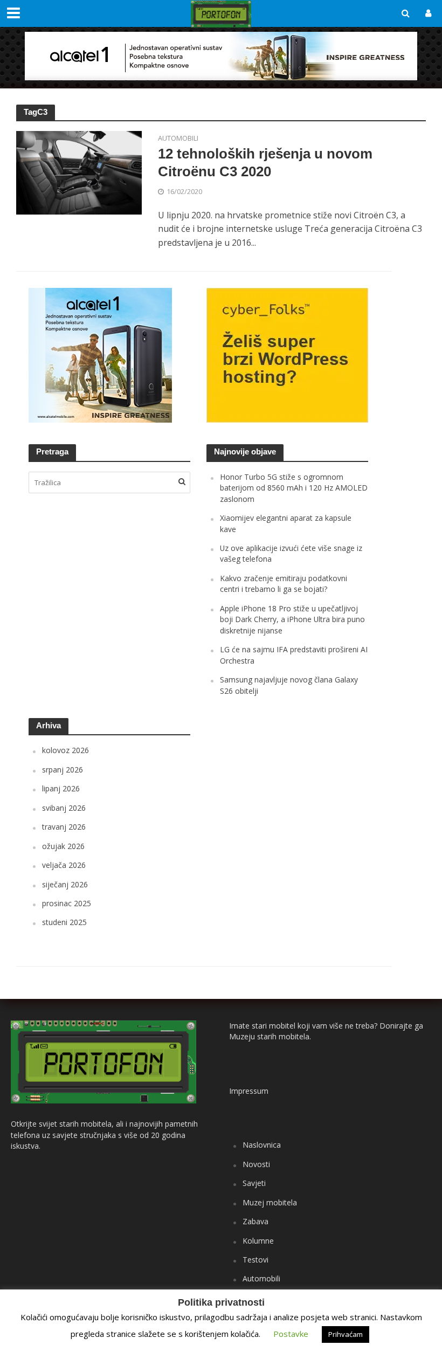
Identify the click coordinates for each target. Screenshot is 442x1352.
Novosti (256, 1164)
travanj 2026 (64, 827)
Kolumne (258, 1241)
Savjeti (254, 1183)
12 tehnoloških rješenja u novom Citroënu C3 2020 (265, 163)
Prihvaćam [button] (345, 1334)
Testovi (255, 1259)
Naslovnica (262, 1145)
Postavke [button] (290, 1333)
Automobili (178, 139)
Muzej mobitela (270, 1202)
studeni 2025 (64, 922)
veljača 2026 (64, 865)
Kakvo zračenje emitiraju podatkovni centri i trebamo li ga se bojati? (283, 583)
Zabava (255, 1221)
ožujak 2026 (63, 846)
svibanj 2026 (64, 808)
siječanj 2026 (65, 884)
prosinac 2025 (66, 903)
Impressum (248, 1091)
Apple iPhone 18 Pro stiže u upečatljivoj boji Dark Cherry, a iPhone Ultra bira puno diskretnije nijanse (292, 619)
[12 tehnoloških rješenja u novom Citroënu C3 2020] (79, 172)
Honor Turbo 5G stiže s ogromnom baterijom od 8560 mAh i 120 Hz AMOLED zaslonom (294, 488)
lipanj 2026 (61, 788)
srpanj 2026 (62, 769)
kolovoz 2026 (65, 750)
